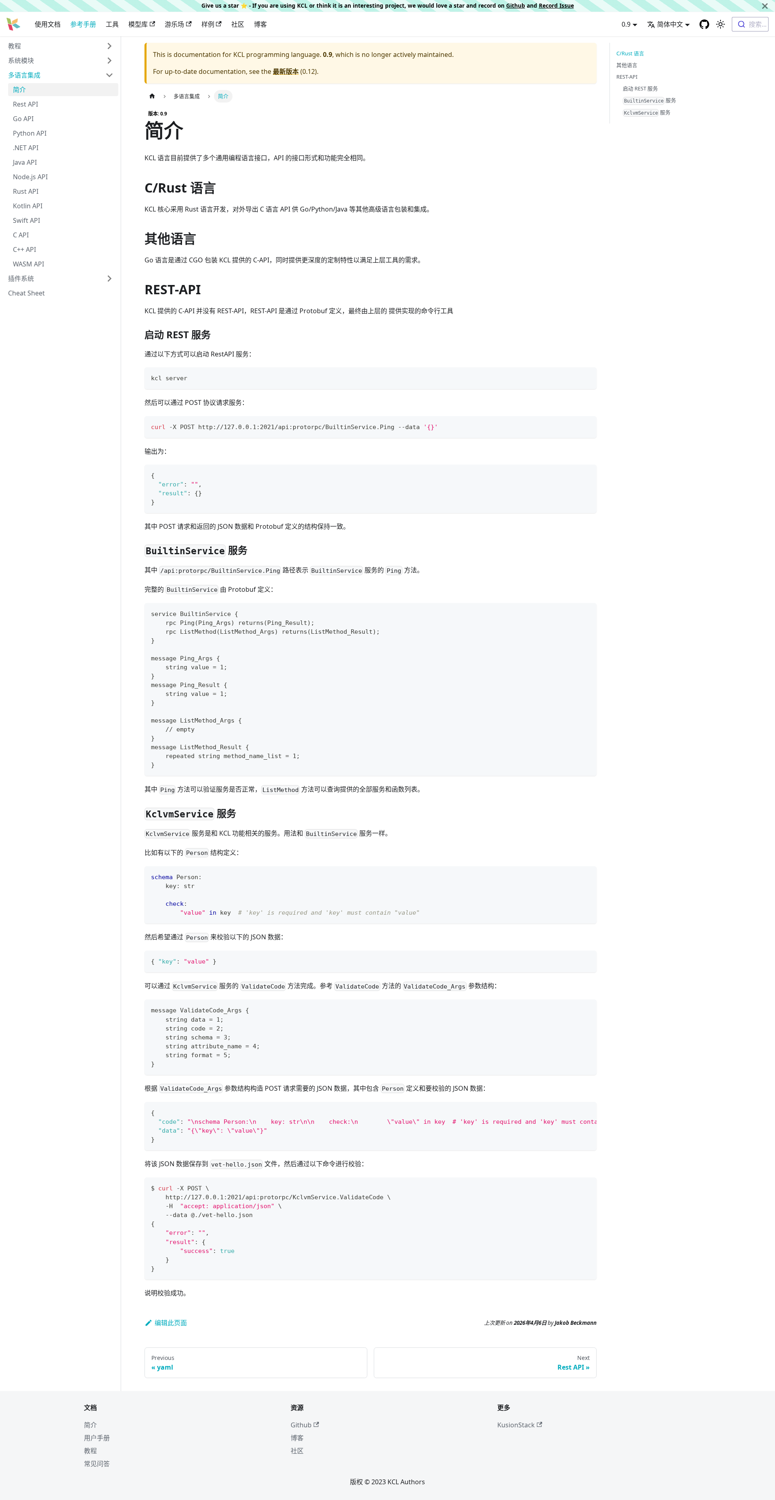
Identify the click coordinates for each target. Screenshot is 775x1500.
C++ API (24, 249)
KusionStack (516, 1424)
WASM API (28, 264)
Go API (23, 118)
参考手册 (83, 24)
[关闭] (765, 6)
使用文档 (48, 24)
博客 (260, 24)
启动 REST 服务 (640, 88)
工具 (112, 24)
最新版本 (286, 71)
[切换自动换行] (572, 1112)
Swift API (26, 220)
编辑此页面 (171, 1322)
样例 (207, 24)
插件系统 (21, 278)
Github (515, 5)
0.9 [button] (626, 24)
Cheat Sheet (26, 293)
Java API (25, 162)
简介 (19, 89)
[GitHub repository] (704, 24)
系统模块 (21, 60)
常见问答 (97, 1463)
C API (21, 234)
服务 (650, 100)
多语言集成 (24, 75)
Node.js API (30, 176)
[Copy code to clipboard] (586, 377)
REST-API (626, 76)
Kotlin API (27, 205)
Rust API (25, 191)
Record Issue (556, 5)
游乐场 (174, 24)
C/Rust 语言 (630, 53)
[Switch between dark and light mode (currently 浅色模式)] (720, 24)
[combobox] (750, 24)
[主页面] (152, 96)
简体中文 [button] (670, 24)
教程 (14, 46)
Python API (29, 133)
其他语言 (626, 65)
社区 (237, 24)
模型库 (138, 24)
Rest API (25, 104)
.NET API (25, 147)
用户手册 (97, 1437)
